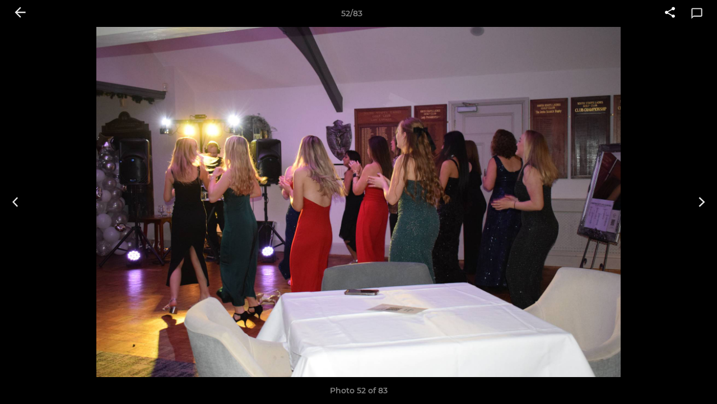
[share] (670, 13)
